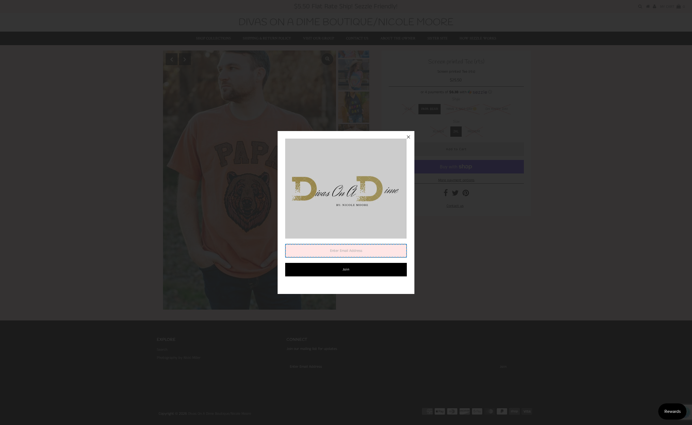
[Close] (408, 137)
